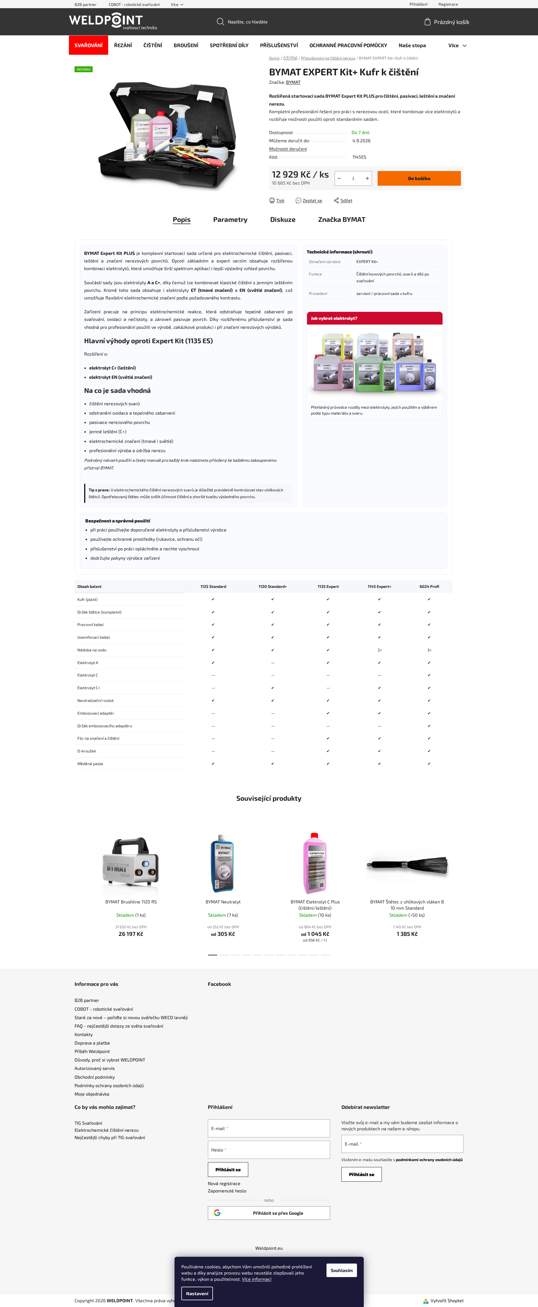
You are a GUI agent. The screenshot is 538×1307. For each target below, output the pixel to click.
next (459, 891)
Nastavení (197, 1293)
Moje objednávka (92, 1093)
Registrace (448, 4)
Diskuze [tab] (283, 219)
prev (79, 891)
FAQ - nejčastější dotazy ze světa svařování (119, 1025)
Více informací (256, 1279)
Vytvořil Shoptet (447, 1300)
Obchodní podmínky (95, 1077)
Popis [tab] (182, 219)
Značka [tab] (341, 219)
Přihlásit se (228, 1169)
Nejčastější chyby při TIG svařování (110, 1137)
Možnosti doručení (288, 148)
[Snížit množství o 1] (339, 178)
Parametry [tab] (230, 219)
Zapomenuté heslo (227, 1190)
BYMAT (293, 82)
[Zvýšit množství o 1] (367, 178)
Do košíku (419, 178)
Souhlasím (342, 1270)
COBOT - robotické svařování (134, 4)
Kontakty (84, 1034)
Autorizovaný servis (95, 1068)
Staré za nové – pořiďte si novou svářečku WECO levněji (131, 1017)
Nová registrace (224, 1183)
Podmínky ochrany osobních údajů (109, 1085)
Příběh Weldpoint (92, 1051)
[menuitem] (88, 45)
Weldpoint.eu (269, 1248)
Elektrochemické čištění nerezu (107, 1130)
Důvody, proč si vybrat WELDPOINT (110, 1059)
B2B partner (86, 4)
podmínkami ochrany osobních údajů (429, 1159)
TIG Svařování (88, 1123)
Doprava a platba (92, 1042)
